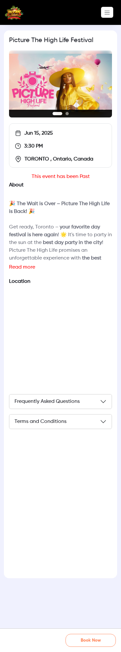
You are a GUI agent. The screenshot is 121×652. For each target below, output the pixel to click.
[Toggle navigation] (107, 12)
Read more (22, 267)
